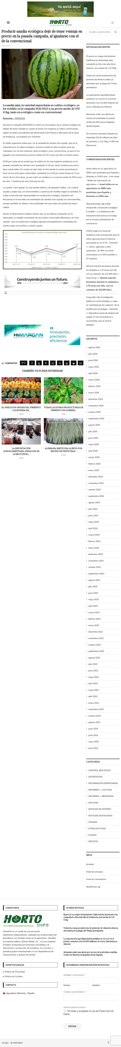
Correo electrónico (74, 992)
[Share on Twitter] (39, 363)
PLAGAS (92, 835)
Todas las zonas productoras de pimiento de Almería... (63, 409)
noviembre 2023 (96, 561)
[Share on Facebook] (32, 363)
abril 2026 (93, 373)
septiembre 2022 (96, 651)
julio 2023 (92, 586)
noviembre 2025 (96, 405)
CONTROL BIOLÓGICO (99, 770)
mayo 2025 (93, 444)
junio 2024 (93, 515)
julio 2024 (92, 509)
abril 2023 (93, 606)
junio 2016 (93, 735)
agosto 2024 (94, 502)
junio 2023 (93, 593)
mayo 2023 (93, 599)
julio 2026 (92, 354)
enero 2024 (93, 548)
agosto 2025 (94, 425)
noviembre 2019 (96, 709)
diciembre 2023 (95, 554)
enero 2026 (93, 392)
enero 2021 (93, 703)
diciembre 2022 (95, 632)
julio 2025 (92, 431)
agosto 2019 (94, 722)
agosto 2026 (94, 347)
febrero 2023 (94, 619)
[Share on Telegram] (60, 363)
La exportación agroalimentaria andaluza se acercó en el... (21, 451)
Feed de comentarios (96, 879)
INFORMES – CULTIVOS (100, 790)
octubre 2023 (94, 567)
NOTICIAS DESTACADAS (100, 815)
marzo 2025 (94, 457)
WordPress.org (93, 887)
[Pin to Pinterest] (46, 363)
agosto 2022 (94, 657)
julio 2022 (92, 664)
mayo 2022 (93, 677)
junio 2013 (93, 748)
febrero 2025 (94, 464)
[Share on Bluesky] (73, 363)
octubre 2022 (94, 645)
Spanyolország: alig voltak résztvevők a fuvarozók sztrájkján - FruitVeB (102, 208)
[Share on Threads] (67, 363)
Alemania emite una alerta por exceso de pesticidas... (63, 450)
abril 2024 (93, 528)
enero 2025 (93, 470)
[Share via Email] (80, 363)
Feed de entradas (94, 872)
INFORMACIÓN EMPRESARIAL (103, 783)
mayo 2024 (93, 522)
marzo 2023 (94, 612)
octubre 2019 (94, 716)
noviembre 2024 (96, 483)
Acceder (90, 864)
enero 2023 (93, 625)
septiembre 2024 (96, 496)
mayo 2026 (93, 367)
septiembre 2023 (96, 573)
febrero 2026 (94, 386)
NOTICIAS (93, 802)
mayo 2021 (93, 690)
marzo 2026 (94, 380)
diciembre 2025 (95, 399)
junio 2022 (93, 670)
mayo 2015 (93, 741)
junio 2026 (93, 360)
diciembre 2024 (95, 476)
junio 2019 (93, 729)
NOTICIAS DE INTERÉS (99, 809)
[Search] (112, 23)
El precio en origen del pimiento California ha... (21, 409)
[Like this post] (24, 363)
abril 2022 (93, 683)
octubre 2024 (94, 489)
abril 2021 (93, 696)
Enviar (72, 1026)
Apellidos (96, 985)
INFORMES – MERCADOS (100, 796)
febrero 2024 (94, 541)
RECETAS (93, 841)
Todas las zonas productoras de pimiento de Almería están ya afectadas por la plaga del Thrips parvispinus (90, 929)
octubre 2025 (94, 412)
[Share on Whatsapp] (53, 363)
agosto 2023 (94, 580)
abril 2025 (93, 451)
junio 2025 (93, 438)
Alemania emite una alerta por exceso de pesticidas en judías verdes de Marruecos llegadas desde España (90, 953)
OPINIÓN (92, 822)
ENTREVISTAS (95, 777)
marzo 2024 (94, 535)
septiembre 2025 (96, 418)
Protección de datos (74, 1007)
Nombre (66, 985)
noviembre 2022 (96, 638)
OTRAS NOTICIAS (97, 828)
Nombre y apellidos (74, 975)
